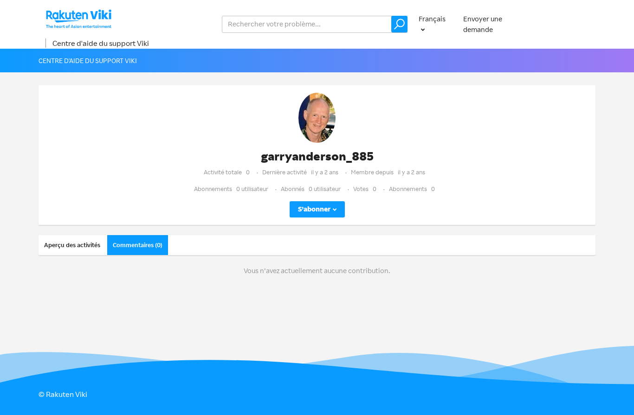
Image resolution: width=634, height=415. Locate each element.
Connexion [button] (569, 23)
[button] (399, 24)
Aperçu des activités (72, 245)
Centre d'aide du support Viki (100, 43)
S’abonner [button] (314, 208)
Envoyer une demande (482, 24)
